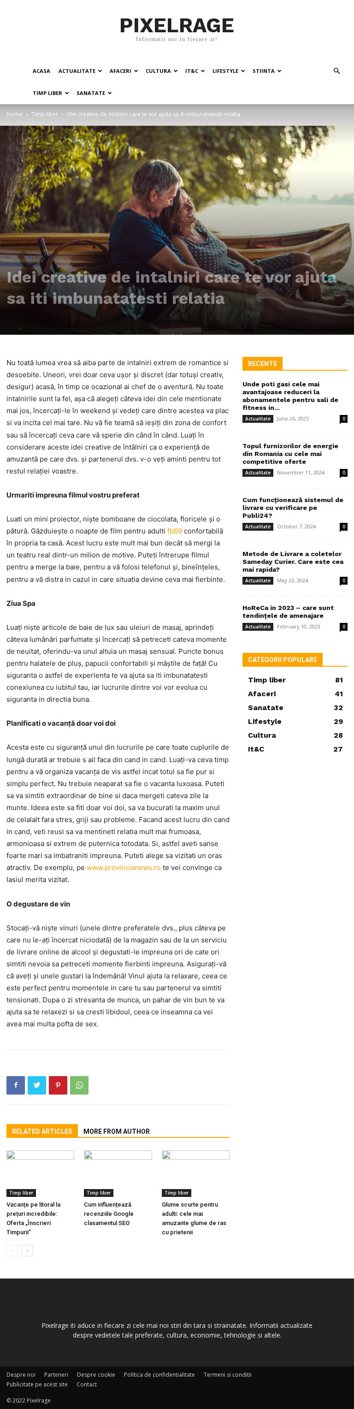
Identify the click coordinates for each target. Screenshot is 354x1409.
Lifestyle (225, 70)
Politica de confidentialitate (159, 1375)
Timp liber (47, 92)
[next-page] (27, 1250)
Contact (87, 1384)
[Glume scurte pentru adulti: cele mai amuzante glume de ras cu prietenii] (196, 1173)
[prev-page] (12, 1250)
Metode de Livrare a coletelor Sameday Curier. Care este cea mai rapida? (292, 561)
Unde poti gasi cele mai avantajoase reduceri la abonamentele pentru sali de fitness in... (290, 395)
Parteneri (56, 1375)
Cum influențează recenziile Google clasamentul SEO (109, 1213)
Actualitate (77, 70)
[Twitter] (37, 1085)
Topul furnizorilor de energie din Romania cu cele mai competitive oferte (290, 453)
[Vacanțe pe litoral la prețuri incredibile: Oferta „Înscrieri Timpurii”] (40, 1173)
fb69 (174, 531)
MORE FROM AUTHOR (116, 1131)
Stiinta (264, 70)
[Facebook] (15, 1085)
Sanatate (91, 92)
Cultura (158, 70)
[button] (336, 71)
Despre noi (20, 1375)
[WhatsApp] (79, 1085)
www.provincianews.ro (124, 867)
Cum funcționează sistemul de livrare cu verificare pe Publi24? (292, 507)
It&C (191, 70)
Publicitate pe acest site (37, 1384)
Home (14, 114)
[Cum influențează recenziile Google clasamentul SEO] (118, 1173)
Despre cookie (96, 1375)
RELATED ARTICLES (42, 1131)
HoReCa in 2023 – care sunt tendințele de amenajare (288, 611)
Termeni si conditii (228, 1375)
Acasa (41, 70)
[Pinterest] (58, 1085)
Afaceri (120, 70)
